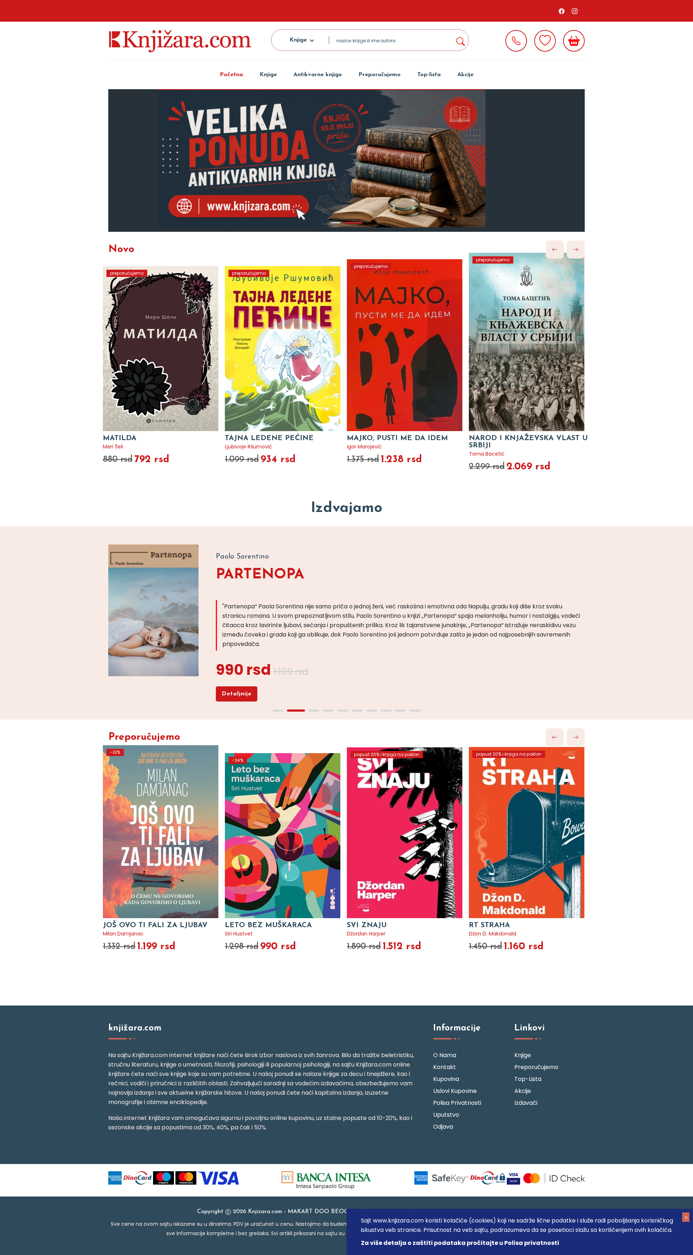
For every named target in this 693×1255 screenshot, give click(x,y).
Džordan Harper (366, 933)
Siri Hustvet (239, 933)
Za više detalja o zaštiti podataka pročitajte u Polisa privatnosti (460, 1243)
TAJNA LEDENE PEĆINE (269, 438)
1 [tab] (335, 223)
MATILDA (119, 438)
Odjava (443, 1126)
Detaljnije (237, 694)
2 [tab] (354, 223)
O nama (444, 1055)
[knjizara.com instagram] (575, 11)
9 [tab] (400, 710)
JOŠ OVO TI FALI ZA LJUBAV (155, 925)
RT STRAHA (489, 925)
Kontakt (444, 1067)
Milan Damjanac (123, 933)
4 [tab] (328, 710)
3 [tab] (314, 710)
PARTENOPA (260, 575)
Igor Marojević (364, 446)
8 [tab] (386, 710)
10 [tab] (415, 710)
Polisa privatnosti (457, 1103)
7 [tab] (371, 710)
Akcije (465, 75)
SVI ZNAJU (367, 925)
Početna (231, 75)
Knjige (268, 75)
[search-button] (460, 40)
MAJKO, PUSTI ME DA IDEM (397, 438)
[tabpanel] (346, 160)
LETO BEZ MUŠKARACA (268, 925)
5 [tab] (342, 710)
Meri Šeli (113, 446)
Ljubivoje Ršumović (248, 446)
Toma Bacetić (487, 453)
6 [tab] (357, 710)
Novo (121, 249)
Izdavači (525, 1103)
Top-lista (429, 75)
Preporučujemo (379, 75)
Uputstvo (446, 1115)
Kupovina (446, 1079)
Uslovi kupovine (455, 1091)
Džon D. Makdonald (492, 933)
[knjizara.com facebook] (562, 11)
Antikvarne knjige (317, 75)
